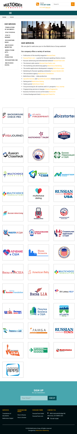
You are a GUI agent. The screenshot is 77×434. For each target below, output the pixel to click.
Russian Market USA (57, 71)
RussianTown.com (11, 60)
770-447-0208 (45, 5)
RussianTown (51, 55)
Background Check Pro (48, 94)
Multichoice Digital (9, 64)
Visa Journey (60, 87)
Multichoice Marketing (9, 46)
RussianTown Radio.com (47, 63)
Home (4, 17)
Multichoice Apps (58, 68)
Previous (24, 30)
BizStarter (52, 92)
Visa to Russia (10, 32)
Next (72, 30)
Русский (42, 7)
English (48, 7)
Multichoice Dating (38, 81)
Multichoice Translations (46, 73)
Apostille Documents (44, 79)
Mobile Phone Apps (9, 51)
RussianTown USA (59, 61)
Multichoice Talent (38, 84)
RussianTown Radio (9, 41)
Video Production (9, 56)
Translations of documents (10, 28)
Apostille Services (28, 79)
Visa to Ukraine (7, 36)
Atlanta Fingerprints (51, 89)
